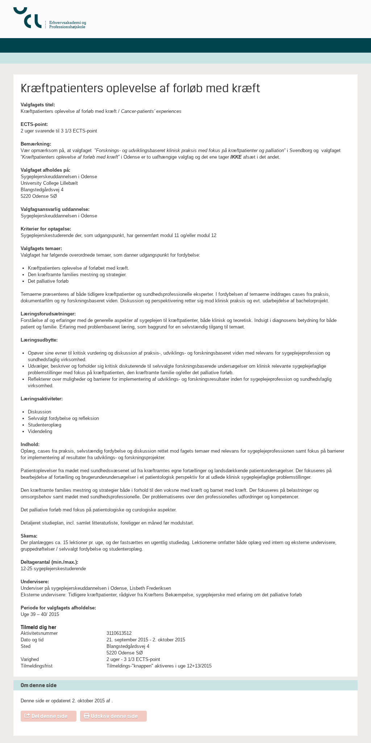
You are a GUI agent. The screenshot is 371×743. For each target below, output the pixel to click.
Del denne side (49, 716)
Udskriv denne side (114, 716)
